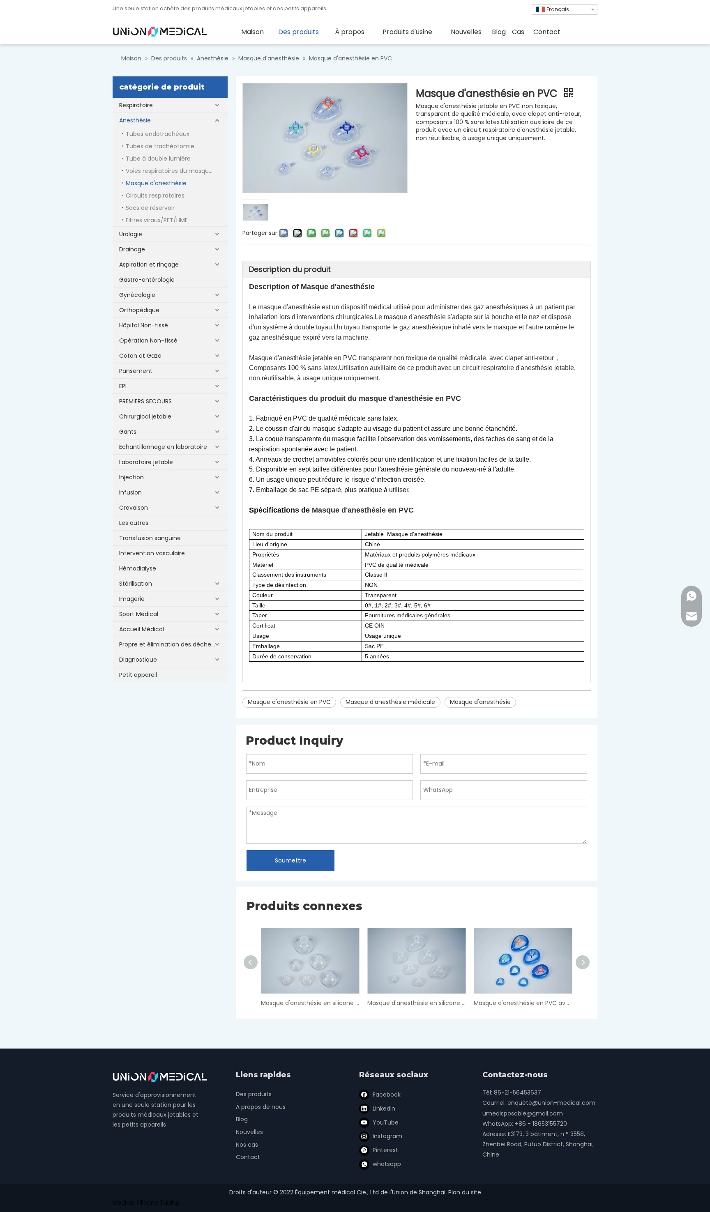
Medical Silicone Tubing (146, 1202)
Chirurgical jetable (145, 416)
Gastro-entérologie (147, 280)
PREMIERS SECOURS (145, 401)
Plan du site (464, 1192)
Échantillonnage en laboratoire (163, 447)
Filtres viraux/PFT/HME (157, 220)
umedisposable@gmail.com (522, 1113)
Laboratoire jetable (146, 462)
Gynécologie (137, 295)
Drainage (132, 249)
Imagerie (132, 599)
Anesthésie (135, 120)
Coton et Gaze (140, 356)
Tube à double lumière (158, 158)
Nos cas (247, 1145)
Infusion (130, 492)
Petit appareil (138, 675)
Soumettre (290, 860)
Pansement (135, 371)
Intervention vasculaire (152, 553)
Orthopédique (139, 310)
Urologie (130, 234)
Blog (242, 1119)
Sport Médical (138, 614)
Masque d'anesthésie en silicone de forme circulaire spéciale (310, 1003)
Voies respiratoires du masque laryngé (177, 171)
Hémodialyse (137, 568)
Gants (127, 432)
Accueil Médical (141, 629)
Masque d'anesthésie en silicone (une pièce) (416, 1003)
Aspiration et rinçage (149, 264)
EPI (123, 386)
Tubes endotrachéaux (157, 134)
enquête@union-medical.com (551, 1103)
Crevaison (133, 508)
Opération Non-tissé (148, 340)
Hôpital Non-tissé (143, 325)
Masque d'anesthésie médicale (390, 702)
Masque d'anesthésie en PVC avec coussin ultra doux (523, 1003)
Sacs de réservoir (150, 208)
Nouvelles (249, 1132)
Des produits (254, 1094)
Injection (131, 477)
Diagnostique (138, 659)
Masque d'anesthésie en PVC (289, 702)
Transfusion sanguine (150, 538)
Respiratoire (136, 105)
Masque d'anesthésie (156, 183)
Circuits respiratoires (155, 195)
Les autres (133, 523)
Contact (248, 1157)
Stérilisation (135, 584)
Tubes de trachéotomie (160, 146)
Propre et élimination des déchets (168, 644)
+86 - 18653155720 (541, 1124)
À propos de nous (261, 1107)
